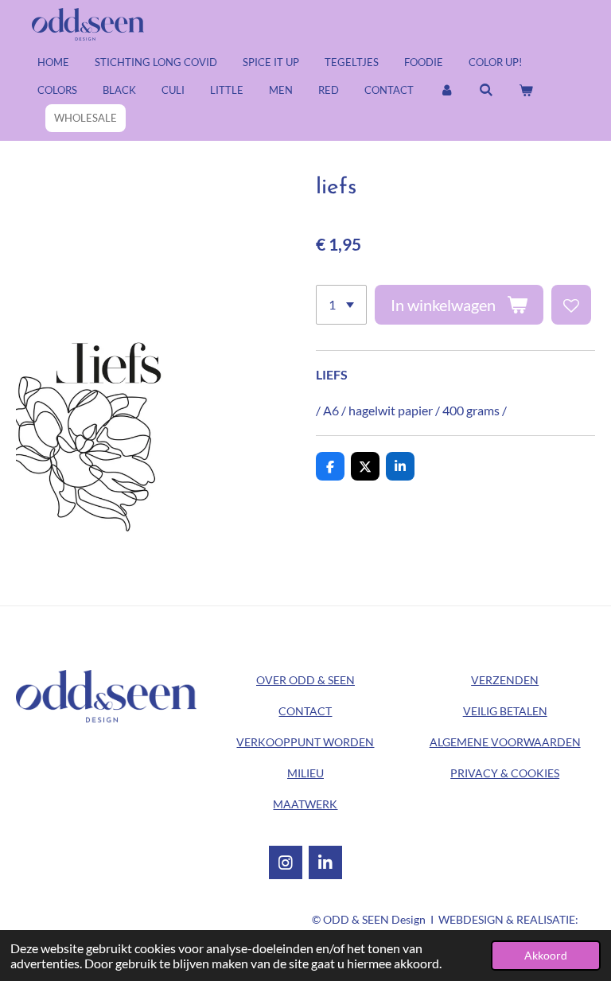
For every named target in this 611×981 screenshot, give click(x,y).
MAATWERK (305, 804)
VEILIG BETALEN (505, 711)
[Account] (446, 90)
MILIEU (305, 773)
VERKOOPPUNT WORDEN (305, 742)
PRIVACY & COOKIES (504, 773)
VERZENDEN (505, 680)
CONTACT (305, 711)
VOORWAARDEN (505, 742)
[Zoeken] (486, 90)
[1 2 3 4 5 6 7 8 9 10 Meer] (341, 305)
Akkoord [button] (545, 955)
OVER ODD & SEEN (305, 680)
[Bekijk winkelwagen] (525, 90)
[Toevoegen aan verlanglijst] (571, 305)
